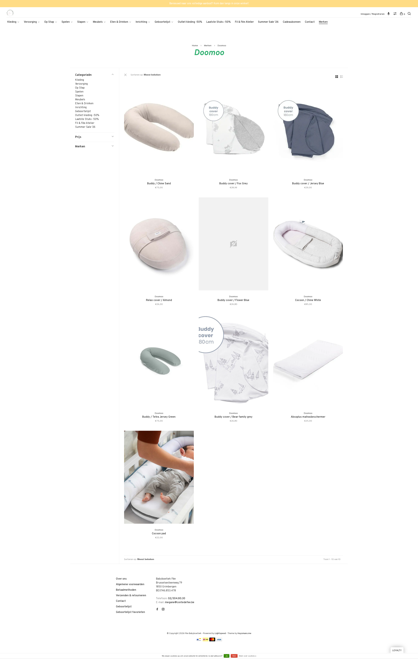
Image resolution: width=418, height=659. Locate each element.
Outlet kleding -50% (190, 22)
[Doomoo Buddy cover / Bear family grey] (233, 361)
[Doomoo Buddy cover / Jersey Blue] (308, 128)
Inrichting (141, 22)
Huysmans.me (244, 633)
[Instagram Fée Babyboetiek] (163, 609)
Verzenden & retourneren (131, 595)
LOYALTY (397, 650)
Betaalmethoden (126, 590)
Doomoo (221, 45)
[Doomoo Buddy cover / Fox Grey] (233, 128)
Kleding (11, 22)
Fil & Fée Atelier (244, 22)
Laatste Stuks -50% (218, 22)
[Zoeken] (409, 14)
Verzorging (30, 22)
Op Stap (49, 22)
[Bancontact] (199, 640)
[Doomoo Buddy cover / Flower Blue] (233, 244)
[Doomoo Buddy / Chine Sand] (159, 128)
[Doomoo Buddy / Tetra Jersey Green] (159, 361)
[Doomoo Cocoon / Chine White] (308, 244)
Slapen (81, 22)
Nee (234, 656)
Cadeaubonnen (292, 22)
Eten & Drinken (119, 22)
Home (195, 45)
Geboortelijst (162, 22)
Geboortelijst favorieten (130, 612)
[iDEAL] (206, 640)
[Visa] (219, 640)
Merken (323, 22)
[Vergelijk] (395, 14)
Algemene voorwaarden (130, 584)
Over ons (121, 579)
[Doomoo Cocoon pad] (159, 478)
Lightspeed (220, 633)
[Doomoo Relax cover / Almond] (159, 244)
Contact (310, 22)
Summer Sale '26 (268, 22)
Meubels (98, 22)
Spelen (66, 22)
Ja (226, 656)
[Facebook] (157, 609)
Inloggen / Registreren (373, 14)
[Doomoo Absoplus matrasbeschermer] (308, 361)
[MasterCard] (212, 640)
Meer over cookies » (247, 656)
